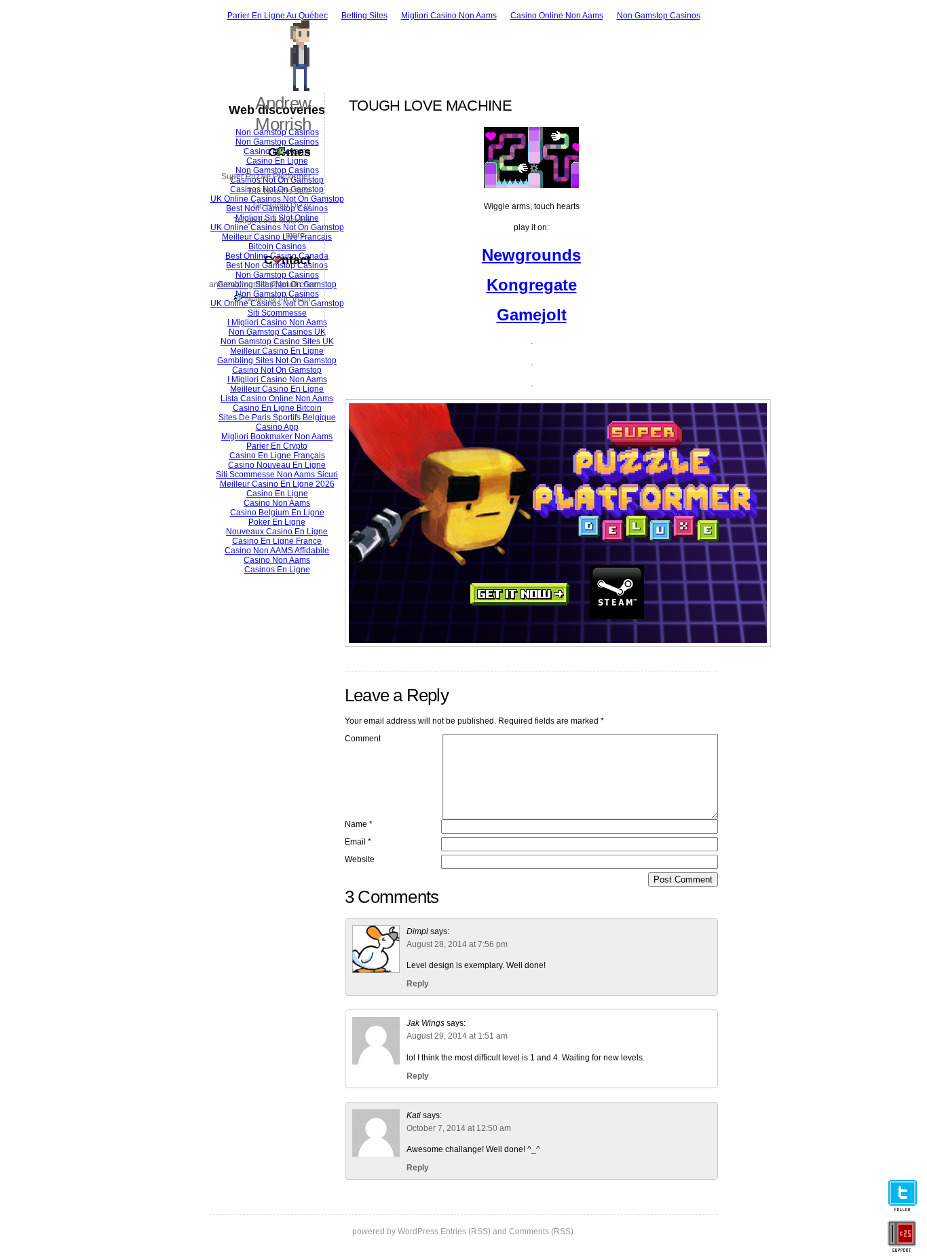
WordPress (418, 1231)
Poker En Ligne (276, 522)
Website (360, 859)
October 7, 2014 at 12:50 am (458, 1128)
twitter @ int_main (277, 298)
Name (359, 824)
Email (358, 842)
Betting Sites (364, 15)
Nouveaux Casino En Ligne (277, 531)
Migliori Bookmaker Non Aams (277, 436)
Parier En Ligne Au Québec (277, 15)
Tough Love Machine (272, 220)
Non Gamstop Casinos (658, 15)
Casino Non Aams (277, 503)
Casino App (277, 427)
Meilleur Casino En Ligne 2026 (277, 484)
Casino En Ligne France (277, 541)
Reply (417, 983)
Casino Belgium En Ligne (277, 512)
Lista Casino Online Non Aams (277, 398)
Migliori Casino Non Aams (449, 15)
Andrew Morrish (283, 113)
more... (298, 235)
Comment (363, 738)
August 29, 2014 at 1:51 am (457, 1036)
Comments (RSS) (541, 1231)
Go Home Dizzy (282, 205)
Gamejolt (532, 314)
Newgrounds (531, 255)
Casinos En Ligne (277, 569)
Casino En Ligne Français (277, 455)
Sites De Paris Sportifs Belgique (277, 417)
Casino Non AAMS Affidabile (277, 550)
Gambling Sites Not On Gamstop (277, 360)
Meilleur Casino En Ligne (277, 351)
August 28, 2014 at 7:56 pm (457, 944)
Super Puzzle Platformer (266, 176)
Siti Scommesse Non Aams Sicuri (277, 474)
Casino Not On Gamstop (277, 370)
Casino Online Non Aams (556, 15)
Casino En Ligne (277, 493)
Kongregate (532, 285)
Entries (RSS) (465, 1231)
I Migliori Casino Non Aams (277, 379)
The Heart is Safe (279, 191)
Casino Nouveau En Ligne (277, 465)
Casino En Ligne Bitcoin (277, 408)
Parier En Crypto (276, 446)
